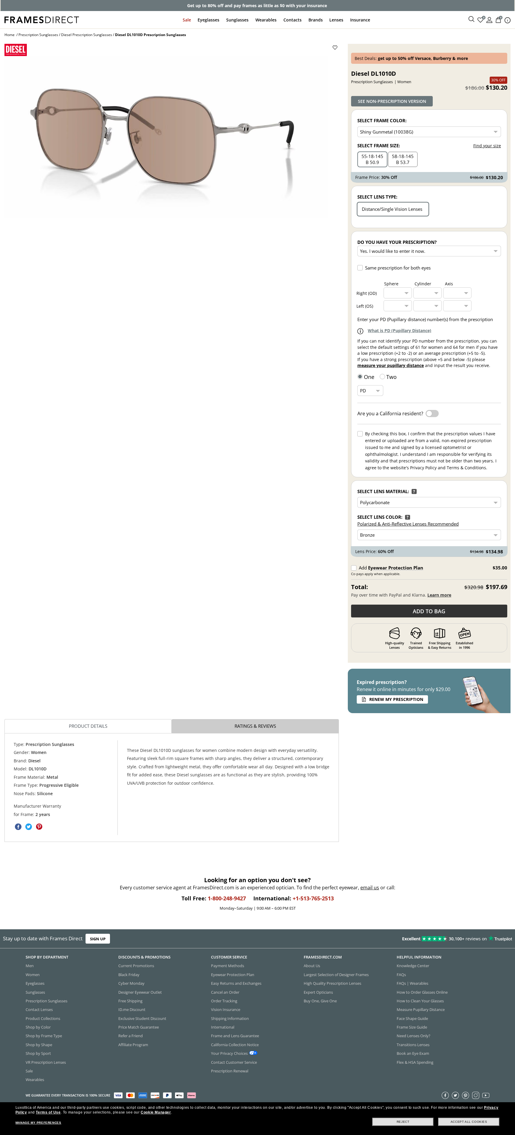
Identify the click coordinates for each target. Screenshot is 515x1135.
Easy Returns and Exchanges (236, 983)
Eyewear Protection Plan (395, 568)
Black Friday (128, 974)
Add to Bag (429, 611)
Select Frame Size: (378, 145)
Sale (187, 20)
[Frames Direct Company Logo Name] (41, 19)
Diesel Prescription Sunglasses (86, 34)
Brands (315, 20)
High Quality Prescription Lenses (332, 983)
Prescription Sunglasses (38, 34)
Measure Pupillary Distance (421, 1009)
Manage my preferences (38, 1122)
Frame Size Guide (412, 1027)
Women (33, 974)
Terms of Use (48, 1112)
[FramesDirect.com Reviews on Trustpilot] (406, 939)
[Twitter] (455, 1095)
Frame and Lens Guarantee (235, 1036)
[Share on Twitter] (28, 826)
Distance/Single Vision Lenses (392, 209)
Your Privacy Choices (229, 1053)
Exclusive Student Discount (142, 1018)
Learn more (439, 595)
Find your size (487, 145)
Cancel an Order (225, 992)
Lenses (336, 20)
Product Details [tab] (88, 726)
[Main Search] (471, 19)
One (369, 376)
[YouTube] (485, 1095)
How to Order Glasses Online (422, 992)
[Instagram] (475, 1095)
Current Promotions (136, 966)
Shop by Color (38, 1027)
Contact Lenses (39, 1009)
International (222, 1027)
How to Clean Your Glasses (420, 1001)
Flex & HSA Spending (415, 1062)
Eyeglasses (208, 20)
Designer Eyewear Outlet (140, 992)
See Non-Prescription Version (392, 101)
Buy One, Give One (320, 1001)
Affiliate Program (133, 1044)
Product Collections (43, 1018)
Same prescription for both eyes (398, 268)
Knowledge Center (413, 966)
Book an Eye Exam (413, 1053)
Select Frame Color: (382, 120)
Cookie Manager (156, 1112)
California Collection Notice (235, 1044)
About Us (312, 966)
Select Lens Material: (383, 491)
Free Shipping (130, 1001)
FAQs (401, 974)
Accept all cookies (469, 1121)
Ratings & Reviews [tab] (255, 726)
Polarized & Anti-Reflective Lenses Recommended (408, 524)
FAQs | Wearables (412, 983)
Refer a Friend (130, 1036)
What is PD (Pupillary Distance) (399, 330)
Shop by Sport (38, 1053)
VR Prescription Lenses (46, 1062)
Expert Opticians (318, 992)
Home (9, 34)
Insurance (360, 20)
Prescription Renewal (229, 1071)
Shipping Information (230, 1018)
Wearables (266, 20)
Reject (403, 1121)
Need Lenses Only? (413, 1036)
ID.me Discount (131, 1009)
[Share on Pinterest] (39, 826)
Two (391, 376)
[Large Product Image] (166, 137)
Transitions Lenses (413, 1044)
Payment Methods (227, 966)
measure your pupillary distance (390, 365)
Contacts (292, 20)
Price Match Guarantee (138, 1027)
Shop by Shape (39, 1044)
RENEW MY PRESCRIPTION (396, 699)
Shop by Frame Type (44, 1036)
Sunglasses (237, 20)
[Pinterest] (465, 1095)
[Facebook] (445, 1095)
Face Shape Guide (412, 1018)
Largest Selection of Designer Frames (336, 974)
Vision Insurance (225, 1009)
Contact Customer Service (234, 1062)
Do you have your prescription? (397, 242)
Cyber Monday (131, 983)
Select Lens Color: (379, 517)
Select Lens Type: (377, 197)
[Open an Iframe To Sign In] (489, 19)
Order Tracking (224, 1001)
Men (30, 966)
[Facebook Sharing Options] (18, 826)
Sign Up (98, 939)
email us (369, 887)
